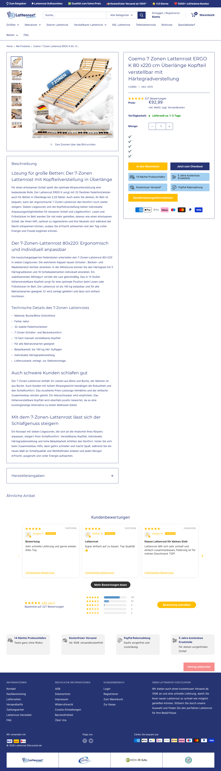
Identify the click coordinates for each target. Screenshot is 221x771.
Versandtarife (14, 704)
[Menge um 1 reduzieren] (152, 126)
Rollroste (166, 24)
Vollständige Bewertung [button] (40, 572)
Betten (10, 35)
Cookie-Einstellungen (68, 709)
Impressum (61, 699)
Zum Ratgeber (17, 3)
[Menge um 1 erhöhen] (169, 126)
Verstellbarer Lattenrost (88, 24)
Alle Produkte (23, 46)
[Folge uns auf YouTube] (91, 741)
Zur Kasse (110, 704)
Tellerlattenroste (146, 24)
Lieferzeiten (13, 699)
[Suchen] (142, 15)
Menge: (133, 126)
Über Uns (60, 720)
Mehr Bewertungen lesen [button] (110, 584)
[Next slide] (202, 555)
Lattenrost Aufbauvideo (48, 3)
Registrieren (111, 694)
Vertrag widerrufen (199, 666)
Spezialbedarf (186, 24)
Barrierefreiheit (64, 715)
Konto (156, 16)
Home (9, 46)
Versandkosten (176, 107)
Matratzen (31, 24)
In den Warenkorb (148, 166)
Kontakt (11, 688)
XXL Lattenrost (121, 24)
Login (107, 688)
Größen (11, 24)
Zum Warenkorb (113, 699)
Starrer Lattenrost (57, 24)
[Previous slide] (18, 555)
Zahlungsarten (15, 709)
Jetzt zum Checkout (190, 166)
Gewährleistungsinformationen (153, 197)
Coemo (132, 87)
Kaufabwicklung (16, 694)
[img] (33, 528)
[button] (136, 98)
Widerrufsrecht (64, 704)
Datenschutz (62, 694)
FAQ (26, 35)
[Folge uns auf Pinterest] (85, 741)
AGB (57, 688)
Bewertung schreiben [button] (177, 604)
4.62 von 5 (48, 602)
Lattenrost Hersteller (19, 715)
